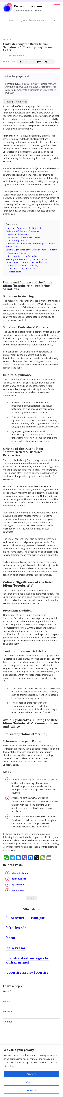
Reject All (31, 1090)
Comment (8, 1021)
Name (7, 991)
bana (10, 937)
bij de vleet (17, 884)
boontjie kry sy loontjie (27, 972)
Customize (31, 1082)
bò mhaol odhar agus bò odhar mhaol (27, 960)
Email (6, 1001)
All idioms (7, 39)
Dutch (32, 898)
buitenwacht (18, 878)
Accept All (31, 1073)
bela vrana (15, 948)
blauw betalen (19, 872)
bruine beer (18, 890)
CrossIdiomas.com (28, 6)
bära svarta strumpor (25, 917)
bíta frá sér (16, 927)
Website (7, 1011)
